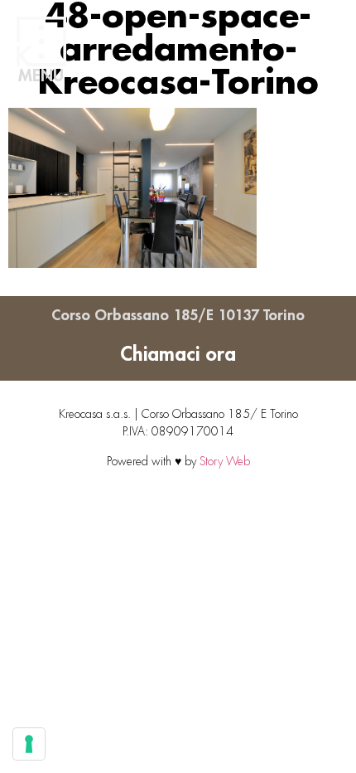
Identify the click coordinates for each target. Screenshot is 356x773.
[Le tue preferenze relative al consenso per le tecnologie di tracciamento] (29, 744)
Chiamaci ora (178, 354)
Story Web (225, 461)
